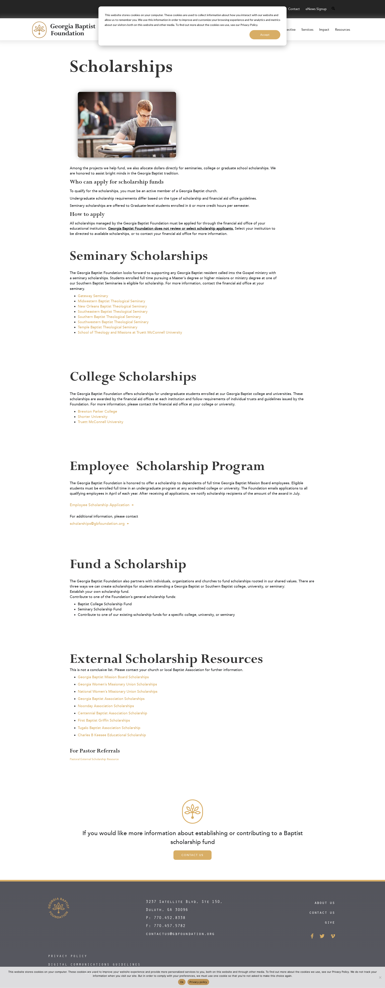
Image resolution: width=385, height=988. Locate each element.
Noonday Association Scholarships (106, 706)
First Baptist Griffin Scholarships (104, 720)
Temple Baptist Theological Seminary (107, 327)
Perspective (287, 30)
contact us (322, 912)
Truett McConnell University (100, 422)
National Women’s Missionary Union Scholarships (117, 691)
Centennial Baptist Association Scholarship (112, 713)
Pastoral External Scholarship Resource (94, 759)
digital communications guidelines (94, 964)
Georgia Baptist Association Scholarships (111, 699)
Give (330, 922)
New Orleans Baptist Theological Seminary (112, 306)
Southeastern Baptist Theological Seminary (113, 311)
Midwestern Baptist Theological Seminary (111, 301)
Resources (342, 30)
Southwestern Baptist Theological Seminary (113, 322)
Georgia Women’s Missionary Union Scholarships (117, 684)
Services (307, 30)
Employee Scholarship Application (100, 505)
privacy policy (67, 956)
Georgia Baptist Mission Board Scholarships (113, 677)
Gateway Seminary (93, 296)
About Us (324, 902)
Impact (324, 30)
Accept (265, 34)
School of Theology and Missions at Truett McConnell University (130, 332)
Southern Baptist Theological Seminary (109, 317)
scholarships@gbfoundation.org (97, 523)
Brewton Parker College (97, 411)
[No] (380, 977)
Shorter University (92, 416)
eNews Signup (316, 9)
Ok (182, 982)
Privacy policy (198, 982)
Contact (294, 9)
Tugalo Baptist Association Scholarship (109, 728)
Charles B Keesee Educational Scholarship (112, 735)
